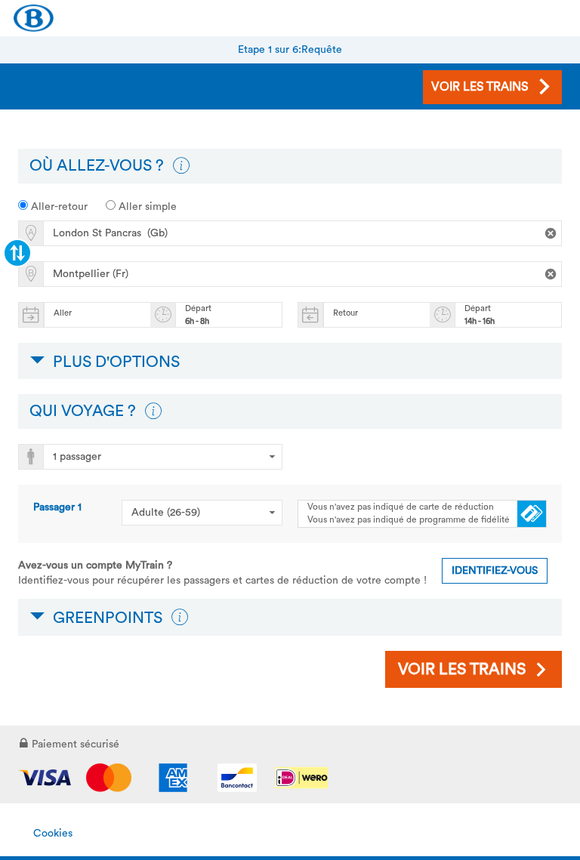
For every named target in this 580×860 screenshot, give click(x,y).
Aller (63, 313)
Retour (345, 313)
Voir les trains (462, 669)
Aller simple (146, 207)
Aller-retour (58, 207)
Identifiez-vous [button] (495, 571)
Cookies (52, 833)
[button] (181, 166)
